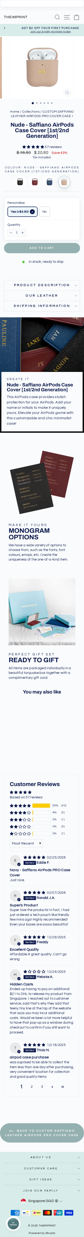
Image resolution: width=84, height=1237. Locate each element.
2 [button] (32, 1086)
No (44, 211)
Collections (31, 111)
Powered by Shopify (42, 1233)
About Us (41, 1157)
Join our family (41, 1190)
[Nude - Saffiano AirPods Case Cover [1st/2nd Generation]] (64, 182)
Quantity (13, 224)
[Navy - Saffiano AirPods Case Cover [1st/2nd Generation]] (49, 182)
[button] (33, 147)
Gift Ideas (40, 1179)
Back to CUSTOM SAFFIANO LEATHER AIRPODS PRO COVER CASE (42, 1133)
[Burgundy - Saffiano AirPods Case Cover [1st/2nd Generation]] (35, 182)
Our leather (42, 295)
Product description (42, 285)
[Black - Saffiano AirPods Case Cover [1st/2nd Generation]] (20, 182)
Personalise (16, 202)
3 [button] (42, 1086)
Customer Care (41, 1168)
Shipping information (42, 306)
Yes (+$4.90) (19, 211)
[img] (35, 857)
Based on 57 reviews (26, 797)
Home (14, 111)
